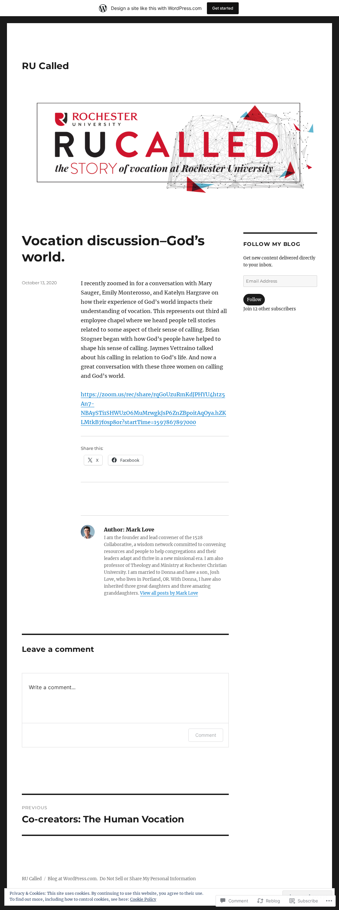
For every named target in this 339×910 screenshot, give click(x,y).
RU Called (45, 65)
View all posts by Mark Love (169, 593)
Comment (205, 735)
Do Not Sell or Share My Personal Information (148, 879)
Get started (222, 8)
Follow (254, 299)
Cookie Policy (143, 899)
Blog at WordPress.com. (73, 879)
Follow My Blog (271, 244)
